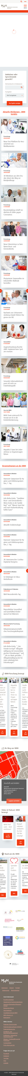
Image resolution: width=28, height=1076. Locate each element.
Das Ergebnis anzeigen (14, 103)
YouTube (6, 1058)
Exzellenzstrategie (9, 999)
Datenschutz (5, 990)
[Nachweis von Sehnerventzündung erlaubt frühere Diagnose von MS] (14, 297)
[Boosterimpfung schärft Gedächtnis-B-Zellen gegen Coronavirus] (14, 194)
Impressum (5, 988)
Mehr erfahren (14, 40)
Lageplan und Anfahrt (14, 801)
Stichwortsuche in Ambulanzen (13, 84)
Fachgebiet (8, 92)
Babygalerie (7, 1017)
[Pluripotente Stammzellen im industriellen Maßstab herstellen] (14, 263)
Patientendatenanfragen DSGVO (13, 1027)
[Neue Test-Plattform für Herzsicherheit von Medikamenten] (14, 126)
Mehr (14, 893)
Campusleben (7, 1043)
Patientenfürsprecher (9, 1029)
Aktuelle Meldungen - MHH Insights (14, 113)
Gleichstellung (7, 1010)
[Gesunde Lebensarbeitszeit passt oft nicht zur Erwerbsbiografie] (14, 365)
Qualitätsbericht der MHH (10, 1013)
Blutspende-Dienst (9, 1008)
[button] (25, 6)
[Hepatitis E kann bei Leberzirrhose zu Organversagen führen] (14, 434)
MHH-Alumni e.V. (8, 1015)
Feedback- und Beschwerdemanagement (11, 1032)
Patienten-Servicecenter (10, 1024)
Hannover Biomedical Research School (12, 1005)
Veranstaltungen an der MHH (14, 466)
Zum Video (20, 842)
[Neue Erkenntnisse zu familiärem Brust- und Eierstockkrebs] (14, 229)
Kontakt (17, 988)
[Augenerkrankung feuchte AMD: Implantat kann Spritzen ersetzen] (14, 331)
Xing (5, 1060)
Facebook (6, 1053)
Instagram (6, 1056)
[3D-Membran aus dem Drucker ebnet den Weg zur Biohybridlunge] (14, 160)
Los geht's (14, 58)
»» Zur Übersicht (8, 836)
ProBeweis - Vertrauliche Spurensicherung (10, 1036)
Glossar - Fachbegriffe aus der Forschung (12, 1040)
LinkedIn (6, 1063)
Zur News (14, 732)
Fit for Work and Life (9, 1045)
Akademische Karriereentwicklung (13, 1002)
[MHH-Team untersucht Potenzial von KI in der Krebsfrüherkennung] (14, 400)
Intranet (11, 988)
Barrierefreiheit (15, 990)
